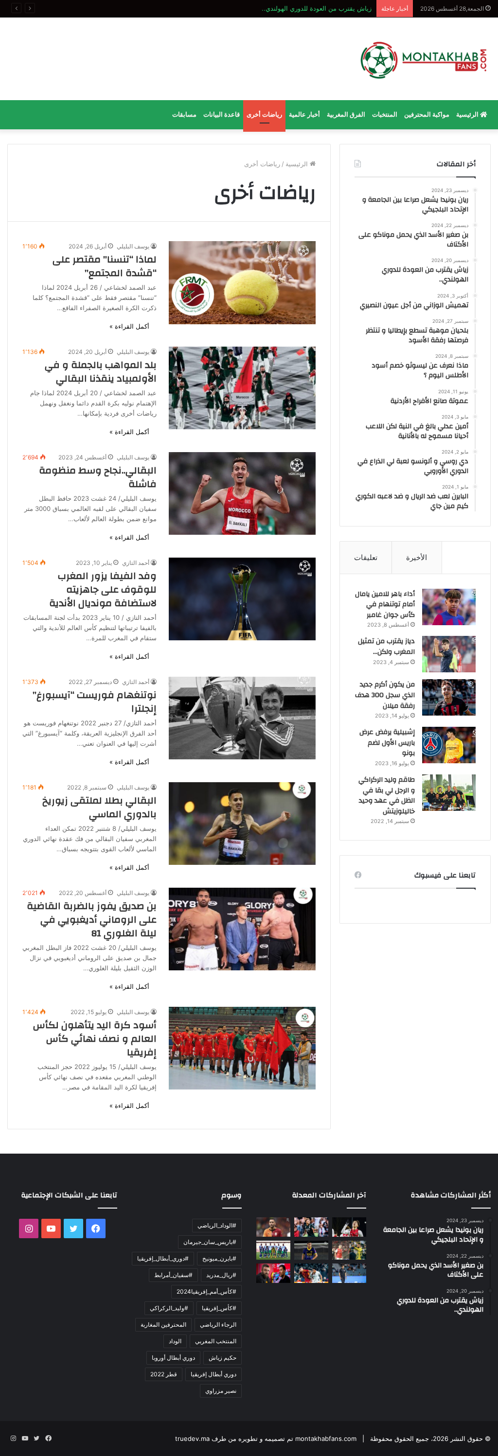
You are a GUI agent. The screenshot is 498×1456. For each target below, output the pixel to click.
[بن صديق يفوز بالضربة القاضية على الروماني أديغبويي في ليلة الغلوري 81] (242, 929)
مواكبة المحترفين (426, 114)
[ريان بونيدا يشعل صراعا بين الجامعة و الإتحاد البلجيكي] (349, 1226)
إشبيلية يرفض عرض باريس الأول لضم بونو (387, 742)
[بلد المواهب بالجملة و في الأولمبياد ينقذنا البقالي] (242, 388)
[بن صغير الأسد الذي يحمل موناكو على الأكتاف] (311, 1226)
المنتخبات (384, 114)
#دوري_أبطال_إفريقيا (163, 1258)
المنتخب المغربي (215, 1341)
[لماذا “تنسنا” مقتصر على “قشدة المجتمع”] (242, 282)
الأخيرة (416, 557)
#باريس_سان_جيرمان (209, 1241)
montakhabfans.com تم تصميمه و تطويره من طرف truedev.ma (265, 1438)
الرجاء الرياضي (218, 1324)
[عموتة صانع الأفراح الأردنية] (349, 1272)
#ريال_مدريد (221, 1275)
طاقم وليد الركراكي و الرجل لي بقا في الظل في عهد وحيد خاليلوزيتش (386, 795)
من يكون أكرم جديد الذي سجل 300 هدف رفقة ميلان (385, 695)
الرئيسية (468, 114)
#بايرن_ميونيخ (219, 1258)
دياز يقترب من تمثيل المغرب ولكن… (386, 646)
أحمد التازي (135, 562)
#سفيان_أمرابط (173, 1275)
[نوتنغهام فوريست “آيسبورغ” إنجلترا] (242, 718)
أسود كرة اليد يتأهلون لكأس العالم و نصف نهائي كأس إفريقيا (95, 1038)
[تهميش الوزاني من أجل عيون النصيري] (349, 1250)
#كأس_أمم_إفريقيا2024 (206, 1291)
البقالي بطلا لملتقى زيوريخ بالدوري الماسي (99, 807)
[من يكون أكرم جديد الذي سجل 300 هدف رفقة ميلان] (449, 697)
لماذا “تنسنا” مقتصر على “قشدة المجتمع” (105, 266)
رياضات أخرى (264, 114)
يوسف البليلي (133, 246)
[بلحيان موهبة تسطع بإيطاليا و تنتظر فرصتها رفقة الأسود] (311, 1250)
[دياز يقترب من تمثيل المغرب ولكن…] (449, 654)
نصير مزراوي (220, 1390)
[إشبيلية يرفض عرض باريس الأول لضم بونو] (449, 745)
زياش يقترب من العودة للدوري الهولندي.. (317, 8)
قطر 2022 (163, 1374)
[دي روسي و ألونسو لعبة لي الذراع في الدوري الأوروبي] (273, 1272)
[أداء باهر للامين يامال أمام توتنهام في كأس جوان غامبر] (449, 607)
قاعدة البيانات (221, 114)
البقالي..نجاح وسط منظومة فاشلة (98, 477)
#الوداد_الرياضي (216, 1225)
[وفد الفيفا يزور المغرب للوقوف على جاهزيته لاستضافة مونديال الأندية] (242, 599)
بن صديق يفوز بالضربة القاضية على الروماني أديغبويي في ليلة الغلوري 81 (92, 919)
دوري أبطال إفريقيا (213, 1374)
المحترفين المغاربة (163, 1324)
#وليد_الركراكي (169, 1308)
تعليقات (365, 557)
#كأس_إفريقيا (219, 1308)
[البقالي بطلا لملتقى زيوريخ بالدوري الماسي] (242, 823)
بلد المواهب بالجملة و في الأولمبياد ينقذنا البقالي (101, 371)
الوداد (175, 1341)
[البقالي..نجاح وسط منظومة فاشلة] (242, 493)
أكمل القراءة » (129, 326)
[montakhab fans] (424, 59)
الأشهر (466, 557)
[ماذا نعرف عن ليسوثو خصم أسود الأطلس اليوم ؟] (273, 1250)
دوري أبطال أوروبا (173, 1357)
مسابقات (184, 114)
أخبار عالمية (304, 114)
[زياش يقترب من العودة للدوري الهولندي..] (273, 1226)
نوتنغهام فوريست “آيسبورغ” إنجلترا (95, 702)
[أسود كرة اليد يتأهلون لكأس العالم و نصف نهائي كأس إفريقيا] (242, 1048)
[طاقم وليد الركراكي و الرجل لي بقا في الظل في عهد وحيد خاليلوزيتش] (449, 792)
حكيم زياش (222, 1357)
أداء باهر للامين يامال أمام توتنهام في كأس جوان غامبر (385, 604)
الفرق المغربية (346, 114)
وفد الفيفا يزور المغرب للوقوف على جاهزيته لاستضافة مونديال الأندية (103, 589)
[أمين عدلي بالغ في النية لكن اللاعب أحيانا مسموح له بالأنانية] (311, 1272)
